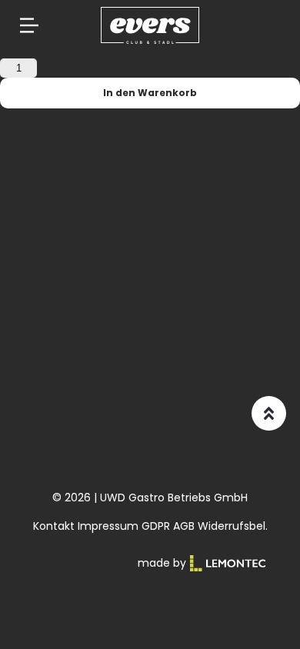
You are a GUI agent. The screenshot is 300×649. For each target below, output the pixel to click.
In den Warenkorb (150, 92)
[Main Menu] (29, 25)
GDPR (156, 526)
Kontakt (54, 526)
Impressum (108, 526)
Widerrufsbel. (233, 526)
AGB (184, 526)
